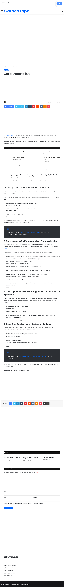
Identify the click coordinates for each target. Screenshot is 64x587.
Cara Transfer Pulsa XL (49, 152)
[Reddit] (37, 106)
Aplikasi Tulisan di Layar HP (10, 565)
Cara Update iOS (8, 135)
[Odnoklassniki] (45, 106)
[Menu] (2, 11)
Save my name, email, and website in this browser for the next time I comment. (24, 503)
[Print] (47, 403)
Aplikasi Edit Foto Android (10, 568)
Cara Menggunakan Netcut (21, 165)
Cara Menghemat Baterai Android (30, 458)
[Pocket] (48, 106)
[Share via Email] (44, 403)
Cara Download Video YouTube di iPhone (32, 356)
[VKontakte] (41, 106)
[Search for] (62, 11)
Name (5, 491)
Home (6, 67)
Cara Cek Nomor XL (18, 157)
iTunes (5, 248)
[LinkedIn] (26, 106)
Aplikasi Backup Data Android (30, 232)
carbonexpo (9, 102)
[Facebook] (10, 403)
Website (35, 497)
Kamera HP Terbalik (19, 152)
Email (5, 497)
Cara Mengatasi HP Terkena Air (12, 458)
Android (10, 67)
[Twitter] (14, 403)
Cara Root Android (48, 457)
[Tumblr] (30, 106)
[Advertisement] (32, 27)
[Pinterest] (33, 106)
